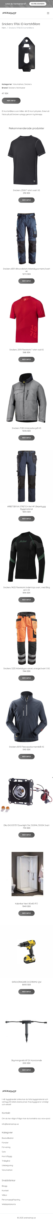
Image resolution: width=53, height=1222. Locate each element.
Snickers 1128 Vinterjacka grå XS (26, 428)
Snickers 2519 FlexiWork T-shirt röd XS (26, 349)
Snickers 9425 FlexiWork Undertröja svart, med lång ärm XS (26, 588)
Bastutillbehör (8, 1138)
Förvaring (6, 1147)
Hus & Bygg (7, 1156)
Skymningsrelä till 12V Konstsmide (26, 1060)
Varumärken (18, 84)
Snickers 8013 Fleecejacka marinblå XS (26, 747)
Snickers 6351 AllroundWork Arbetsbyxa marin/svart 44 (26, 270)
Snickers (28, 84)
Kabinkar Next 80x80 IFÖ (26, 903)
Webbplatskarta (9, 1204)
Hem (4, 28)
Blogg (4, 1186)
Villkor (4, 1195)
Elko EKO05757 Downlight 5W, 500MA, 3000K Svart (26, 825)
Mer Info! (11, 101)
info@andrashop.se (10, 1124)
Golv (4, 1152)
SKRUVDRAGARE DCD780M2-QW (26, 982)
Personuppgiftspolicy (11, 1199)
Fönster (5, 1142)
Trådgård (6, 1161)
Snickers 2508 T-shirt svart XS (26, 190)
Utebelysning (7, 1165)
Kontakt (5, 1190)
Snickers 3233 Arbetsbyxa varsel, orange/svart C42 (26, 668)
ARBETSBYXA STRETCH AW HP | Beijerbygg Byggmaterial (26, 507)
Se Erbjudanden (37, 4)
